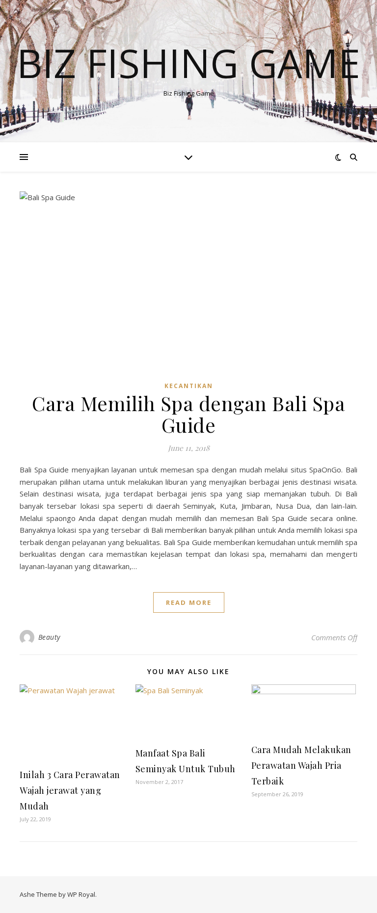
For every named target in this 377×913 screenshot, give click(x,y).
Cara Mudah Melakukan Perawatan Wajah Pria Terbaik (301, 765)
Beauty (49, 637)
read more (189, 602)
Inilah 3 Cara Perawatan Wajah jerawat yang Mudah (70, 790)
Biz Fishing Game (188, 62)
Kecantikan (188, 386)
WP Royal (81, 894)
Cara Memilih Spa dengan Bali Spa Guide (188, 414)
